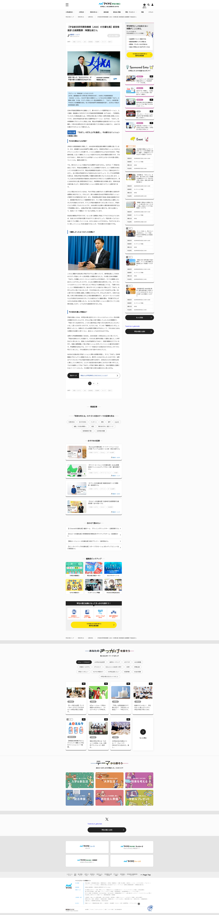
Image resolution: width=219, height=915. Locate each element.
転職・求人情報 (121, 883)
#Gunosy (103, 452)
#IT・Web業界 (110, 452)
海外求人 (128, 883)
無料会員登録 (93, 624)
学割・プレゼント (130, 12)
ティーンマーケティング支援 (130, 889)
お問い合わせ (86, 875)
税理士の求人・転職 (89, 898)
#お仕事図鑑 (137, 662)
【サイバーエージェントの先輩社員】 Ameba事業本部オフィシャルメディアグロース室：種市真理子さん (104, 467)
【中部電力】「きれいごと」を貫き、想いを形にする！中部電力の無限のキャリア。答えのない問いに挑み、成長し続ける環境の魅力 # (144, 178)
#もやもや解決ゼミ (98, 671)
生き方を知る (82, 422)
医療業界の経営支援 (96, 900)
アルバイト (147, 883)
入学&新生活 (69, 12)
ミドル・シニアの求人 (94, 884)
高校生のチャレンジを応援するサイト (114, 889)
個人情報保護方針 (118, 909)
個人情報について (80, 875)
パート (86, 884)
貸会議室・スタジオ (114, 903)
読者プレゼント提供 (100, 875)
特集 (142, 12)
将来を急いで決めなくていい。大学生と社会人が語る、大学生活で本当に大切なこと (144, 127)
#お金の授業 (137, 671)
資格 (102, 422)
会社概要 (86, 909)
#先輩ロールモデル (93, 452)
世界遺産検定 (117, 891)
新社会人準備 (116, 12)
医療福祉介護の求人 (139, 884)
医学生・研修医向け (112, 883)
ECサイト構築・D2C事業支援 (91, 893)
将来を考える (93, 12)
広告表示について (92, 875)
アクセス (92, 909)
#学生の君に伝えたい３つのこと (109, 676)
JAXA (85, 41)
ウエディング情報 (109, 891)
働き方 (110, 41)
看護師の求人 (111, 898)
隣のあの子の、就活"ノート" (106, 426)
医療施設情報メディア (119, 893)
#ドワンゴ (103, 488)
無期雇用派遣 (144, 898)
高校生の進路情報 (89, 887)
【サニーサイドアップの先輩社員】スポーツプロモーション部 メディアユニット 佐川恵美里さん (93, 547)
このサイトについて (69, 875)
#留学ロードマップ (114, 662)
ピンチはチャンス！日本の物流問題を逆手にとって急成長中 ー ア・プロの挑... (144, 81)
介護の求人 (87, 900)
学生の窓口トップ (70, 16)
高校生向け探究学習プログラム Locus (102, 887)
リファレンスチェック (134, 903)
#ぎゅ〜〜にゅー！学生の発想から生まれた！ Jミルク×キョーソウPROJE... (98, 707)
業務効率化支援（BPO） (97, 903)
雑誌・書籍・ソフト (99, 891)
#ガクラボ (127, 662)
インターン (94, 422)
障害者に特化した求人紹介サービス (108, 884)
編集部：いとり (75, 34)
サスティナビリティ (99, 909)
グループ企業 (110, 909)
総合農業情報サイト (126, 891)
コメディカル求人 (119, 898)
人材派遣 (87, 897)
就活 (93, 426)
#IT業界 (116, 472)
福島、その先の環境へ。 (80, 426)
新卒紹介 (113, 897)
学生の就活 (87, 883)
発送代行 (106, 903)
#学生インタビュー (83, 671)
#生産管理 (110, 507)
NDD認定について (122, 875)
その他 (138, 111)
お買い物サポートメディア (131, 893)
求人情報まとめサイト (90, 889)
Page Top (147, 875)
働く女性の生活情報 (89, 891)
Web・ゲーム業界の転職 (96, 897)
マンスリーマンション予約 (144, 893)
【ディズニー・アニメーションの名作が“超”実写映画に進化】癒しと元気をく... (144, 115)
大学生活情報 (141, 889)
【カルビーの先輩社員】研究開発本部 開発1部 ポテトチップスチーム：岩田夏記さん (92, 535)
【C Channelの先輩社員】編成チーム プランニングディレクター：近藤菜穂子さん (93, 528)
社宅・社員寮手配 (124, 903)
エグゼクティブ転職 (130, 897)
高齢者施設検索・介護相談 (109, 894)
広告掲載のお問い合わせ (108, 875)
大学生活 (81, 12)
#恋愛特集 (127, 671)
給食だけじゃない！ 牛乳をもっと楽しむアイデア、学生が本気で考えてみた (142, 707)
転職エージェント (120, 897)
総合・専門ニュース (100, 889)
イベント (151, 12)
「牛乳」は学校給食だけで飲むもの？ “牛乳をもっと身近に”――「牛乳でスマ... (120, 707)
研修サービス (88, 903)
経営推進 (90, 41)
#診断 (128, 667)
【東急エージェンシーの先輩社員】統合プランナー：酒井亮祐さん (87, 541)
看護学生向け (103, 883)
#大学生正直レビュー (113, 671)
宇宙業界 (97, 41)
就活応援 (106, 12)
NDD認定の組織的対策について (132, 875)
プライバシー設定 (115, 875)
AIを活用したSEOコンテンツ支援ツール (93, 894)
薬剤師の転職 (103, 898)
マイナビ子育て (135, 891)
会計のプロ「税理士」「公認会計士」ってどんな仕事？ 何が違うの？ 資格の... (144, 92)
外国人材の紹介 (105, 900)
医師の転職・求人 (128, 898)
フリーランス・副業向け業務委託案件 (126, 884)
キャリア (104, 41)
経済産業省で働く (87, 430)
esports (117, 422)
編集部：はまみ (116, 457)
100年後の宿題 (101, 430)
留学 (109, 422)
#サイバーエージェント (106, 472)
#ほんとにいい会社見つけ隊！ (114, 667)
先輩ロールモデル (77, 41)
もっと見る (139, 317)
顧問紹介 (97, 898)
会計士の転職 (139, 897)
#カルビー (103, 507)
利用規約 (75, 875)
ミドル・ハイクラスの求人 (137, 883)
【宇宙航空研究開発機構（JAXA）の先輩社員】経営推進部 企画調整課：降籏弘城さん (117, 16)
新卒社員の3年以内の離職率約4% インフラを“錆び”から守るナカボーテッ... (144, 104)
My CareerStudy (102, 893)
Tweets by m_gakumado (132, 326)
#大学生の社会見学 (100, 662)
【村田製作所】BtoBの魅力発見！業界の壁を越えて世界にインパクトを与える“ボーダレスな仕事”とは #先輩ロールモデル (144, 292)
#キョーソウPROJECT (84, 662)
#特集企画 (137, 667)
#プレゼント (97, 667)
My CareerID (110, 893)
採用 (105, 909)
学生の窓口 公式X (139, 331)
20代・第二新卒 (106, 897)
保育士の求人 (137, 898)
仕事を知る (90, 16)
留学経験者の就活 (95, 883)
